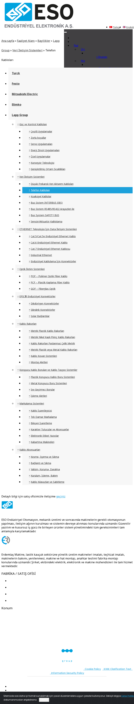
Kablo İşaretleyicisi (41, 410)
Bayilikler (44, 41)
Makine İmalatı (97, 57)
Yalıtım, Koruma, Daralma (45, 469)
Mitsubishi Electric (25, 94)
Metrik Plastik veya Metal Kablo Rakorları (54, 349)
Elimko (16, 104)
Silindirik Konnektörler (43, 309)
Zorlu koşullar (38, 137)
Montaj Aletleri (39, 362)
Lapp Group (20, 115)
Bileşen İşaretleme (41, 423)
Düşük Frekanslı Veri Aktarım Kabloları (52, 183)
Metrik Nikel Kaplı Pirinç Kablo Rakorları (53, 337)
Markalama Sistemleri (31, 403)
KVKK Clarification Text (117, 669)
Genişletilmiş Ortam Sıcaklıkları (48, 169)
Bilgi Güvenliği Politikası (15, 669)
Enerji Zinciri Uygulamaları (45, 150)
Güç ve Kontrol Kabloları (33, 124)
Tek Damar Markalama (44, 417)
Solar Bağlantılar (40, 316)
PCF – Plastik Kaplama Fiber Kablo (50, 282)
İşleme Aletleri (39, 395)
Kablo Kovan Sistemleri (44, 356)
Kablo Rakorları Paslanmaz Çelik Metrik (53, 343)
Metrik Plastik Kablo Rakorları (47, 330)
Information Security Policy (67, 673)
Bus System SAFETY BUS (45, 215)
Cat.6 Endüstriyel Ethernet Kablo (49, 242)
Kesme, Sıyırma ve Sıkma (45, 456)
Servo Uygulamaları (41, 144)
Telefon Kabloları (40, 190)
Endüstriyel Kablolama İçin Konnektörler (53, 261)
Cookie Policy (92, 669)
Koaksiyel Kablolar (41, 196)
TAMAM (44, 699)
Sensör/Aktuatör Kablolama (46, 221)
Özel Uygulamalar (40, 156)
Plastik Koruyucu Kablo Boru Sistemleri (53, 377)
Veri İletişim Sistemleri (27, 50)
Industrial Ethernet (41, 255)
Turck (16, 73)
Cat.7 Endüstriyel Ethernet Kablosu (50, 248)
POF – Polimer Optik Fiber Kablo (49, 276)
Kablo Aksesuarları (29, 449)
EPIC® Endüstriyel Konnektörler (37, 296)
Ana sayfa (7, 41)
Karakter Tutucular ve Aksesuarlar (50, 429)
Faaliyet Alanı (26, 41)
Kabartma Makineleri (42, 442)
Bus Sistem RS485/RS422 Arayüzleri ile (52, 209)
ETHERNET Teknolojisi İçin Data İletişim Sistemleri (48, 229)
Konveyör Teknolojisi (42, 162)
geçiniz (60, 496)
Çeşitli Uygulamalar (41, 131)
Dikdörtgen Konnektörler (45, 303)
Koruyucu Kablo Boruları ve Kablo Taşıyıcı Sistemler (48, 370)
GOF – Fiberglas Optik (43, 288)
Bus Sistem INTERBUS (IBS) (47, 202)
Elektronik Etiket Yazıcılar (45, 435)
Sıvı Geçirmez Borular (43, 389)
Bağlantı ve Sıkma (41, 463)
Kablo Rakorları (27, 323)
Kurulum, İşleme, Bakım (44, 475)
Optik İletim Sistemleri (32, 269)
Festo (16, 84)
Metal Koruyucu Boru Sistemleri (49, 383)
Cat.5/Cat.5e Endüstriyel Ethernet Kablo (53, 236)
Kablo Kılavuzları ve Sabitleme (47, 481)
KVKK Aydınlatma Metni (46, 669)
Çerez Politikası (72, 669)
